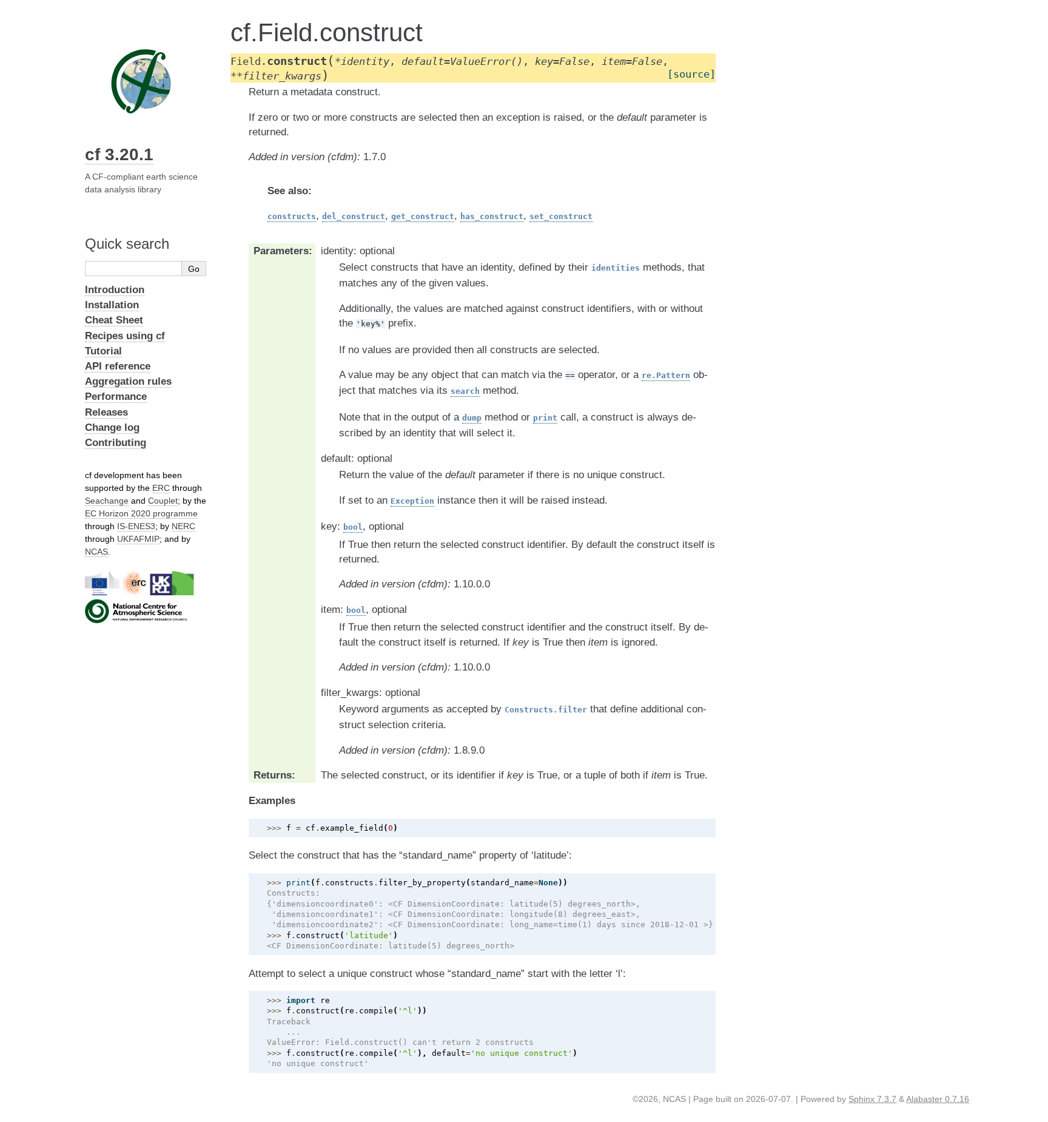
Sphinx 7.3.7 (872, 1099)
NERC (183, 526)
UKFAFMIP (138, 539)
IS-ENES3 (136, 526)
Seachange (107, 500)
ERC (161, 488)
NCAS (96, 551)
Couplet (163, 500)
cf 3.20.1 (119, 154)
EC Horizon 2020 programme (141, 513)
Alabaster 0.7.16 (937, 1099)
